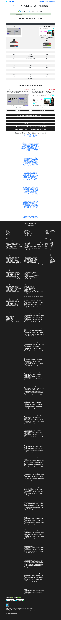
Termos (45, 245)
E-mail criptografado (41, 1)
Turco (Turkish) (52, 261)
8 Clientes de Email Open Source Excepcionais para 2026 (34, 384)
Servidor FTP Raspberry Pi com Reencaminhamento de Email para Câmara (14, 247)
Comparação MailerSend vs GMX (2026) (30, 160)
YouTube (46, 235)
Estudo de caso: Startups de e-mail (29, 290)
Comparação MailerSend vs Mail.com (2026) (30, 175)
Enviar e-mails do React (27, 289)
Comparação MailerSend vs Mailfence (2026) (30, 177)
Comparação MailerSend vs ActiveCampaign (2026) (30, 138)
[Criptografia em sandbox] (34, 58)
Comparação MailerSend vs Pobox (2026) (30, 192)
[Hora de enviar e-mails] (31, 65)
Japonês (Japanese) (52, 249)
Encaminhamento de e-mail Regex (29, 237)
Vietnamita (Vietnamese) (52, 265)
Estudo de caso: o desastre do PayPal (30, 285)
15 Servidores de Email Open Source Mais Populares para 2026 (33, 311)
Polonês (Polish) (52, 253)
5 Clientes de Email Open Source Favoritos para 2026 (32, 403)
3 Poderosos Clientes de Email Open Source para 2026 (33, 411)
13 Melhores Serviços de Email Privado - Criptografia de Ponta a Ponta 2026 (30, 118)
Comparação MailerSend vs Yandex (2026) (30, 213)
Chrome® (8, 235)
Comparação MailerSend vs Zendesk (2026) (30, 214)
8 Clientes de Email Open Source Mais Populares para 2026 (33, 373)
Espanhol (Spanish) (51, 258)
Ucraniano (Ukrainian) (51, 263)
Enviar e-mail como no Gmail (10, 242)
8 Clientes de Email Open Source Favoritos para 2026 (33, 347)
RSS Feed (47, 236)
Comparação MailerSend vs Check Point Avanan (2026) (30, 146)
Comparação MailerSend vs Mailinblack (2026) (30, 179)
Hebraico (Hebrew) (51, 242)
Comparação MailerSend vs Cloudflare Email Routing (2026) (30, 148)
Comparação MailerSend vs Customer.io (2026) (30, 150)
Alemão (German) (51, 240)
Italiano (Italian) (52, 247)
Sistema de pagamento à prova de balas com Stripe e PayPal (33, 291)
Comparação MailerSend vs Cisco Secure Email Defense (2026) (30, 147)
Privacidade (46, 1)
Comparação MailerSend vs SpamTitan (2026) (30, 205)
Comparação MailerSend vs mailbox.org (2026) (30, 217)
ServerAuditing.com (9, 325)
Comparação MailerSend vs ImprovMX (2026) (30, 171)
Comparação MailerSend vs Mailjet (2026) (30, 180)
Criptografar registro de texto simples (12, 321)
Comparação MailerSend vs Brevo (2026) (30, 145)
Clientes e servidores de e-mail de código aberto (33, 296)
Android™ (8, 232)
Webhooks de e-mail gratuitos (28, 234)
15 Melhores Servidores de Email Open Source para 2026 (34, 299)
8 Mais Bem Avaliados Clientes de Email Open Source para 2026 (33, 490)
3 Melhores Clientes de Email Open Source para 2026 (33, 416)
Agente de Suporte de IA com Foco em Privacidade (32, 263)
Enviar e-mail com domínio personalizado (12, 241)
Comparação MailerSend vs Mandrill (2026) (30, 182)
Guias (7, 238)
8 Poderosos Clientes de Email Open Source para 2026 (33, 355)
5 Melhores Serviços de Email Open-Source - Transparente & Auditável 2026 (30, 121)
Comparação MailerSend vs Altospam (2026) (30, 139)
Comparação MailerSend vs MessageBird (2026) (30, 184)
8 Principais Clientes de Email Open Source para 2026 (33, 305)
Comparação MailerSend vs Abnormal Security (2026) (30, 137)
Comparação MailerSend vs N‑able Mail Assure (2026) (30, 189)
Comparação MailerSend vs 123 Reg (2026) (31, 134)
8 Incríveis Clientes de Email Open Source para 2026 (33, 394)
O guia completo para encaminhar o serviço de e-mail (32, 275)
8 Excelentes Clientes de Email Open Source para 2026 (34, 388)
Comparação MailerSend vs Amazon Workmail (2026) (30, 142)
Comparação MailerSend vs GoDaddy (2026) (30, 164)
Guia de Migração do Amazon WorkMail (30, 258)
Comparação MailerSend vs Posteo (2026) (30, 193)
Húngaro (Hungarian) (52, 244)
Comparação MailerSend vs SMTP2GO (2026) (30, 200)
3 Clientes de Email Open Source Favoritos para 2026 (33, 571)
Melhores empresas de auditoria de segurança (31, 262)
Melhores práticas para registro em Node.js (30, 261)
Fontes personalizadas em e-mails (29, 270)
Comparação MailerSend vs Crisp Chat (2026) (30, 149)
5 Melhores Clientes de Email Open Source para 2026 (33, 343)
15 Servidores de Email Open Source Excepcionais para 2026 (33, 324)
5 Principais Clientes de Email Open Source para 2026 (32, 322)
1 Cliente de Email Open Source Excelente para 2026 (33, 331)
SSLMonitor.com (8, 328)
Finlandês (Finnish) (51, 237)
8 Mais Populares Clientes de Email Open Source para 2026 (33, 485)
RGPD (45, 246)
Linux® (8, 233)
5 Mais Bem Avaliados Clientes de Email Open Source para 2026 (33, 481)
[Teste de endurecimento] (14, 41)
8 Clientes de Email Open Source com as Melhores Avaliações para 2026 (33, 433)
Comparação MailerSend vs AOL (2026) (30, 135)
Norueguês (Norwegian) (52, 252)
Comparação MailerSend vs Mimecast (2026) (30, 187)
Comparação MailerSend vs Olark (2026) (30, 191)
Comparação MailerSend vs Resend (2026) (30, 198)
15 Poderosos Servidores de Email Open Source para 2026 (33, 353)
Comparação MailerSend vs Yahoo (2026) (30, 211)
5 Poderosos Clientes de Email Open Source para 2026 (33, 526)
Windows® (7, 231)
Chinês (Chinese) (52, 231)
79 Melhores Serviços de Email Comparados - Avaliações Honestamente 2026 (30, 115)
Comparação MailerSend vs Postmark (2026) (30, 194)
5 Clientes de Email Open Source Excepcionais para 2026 (33, 326)
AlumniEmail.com (8, 323)
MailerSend (14, 27)
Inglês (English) (52, 235)
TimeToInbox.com (8, 324)
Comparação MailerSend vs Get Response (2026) (30, 162)
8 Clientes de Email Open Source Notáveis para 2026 (33, 391)
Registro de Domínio (9, 320)
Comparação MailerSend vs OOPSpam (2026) (30, 190)
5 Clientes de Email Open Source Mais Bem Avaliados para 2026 (33, 318)
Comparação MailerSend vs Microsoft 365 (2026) (30, 185)
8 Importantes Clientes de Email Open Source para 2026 (33, 465)
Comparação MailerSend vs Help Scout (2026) (30, 167)
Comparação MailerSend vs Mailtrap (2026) (30, 181)
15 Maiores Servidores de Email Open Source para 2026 (33, 396)
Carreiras (45, 251)
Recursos (7, 315)
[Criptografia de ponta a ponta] (31, 76)
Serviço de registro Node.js (28, 284)
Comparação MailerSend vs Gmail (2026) (30, 163)
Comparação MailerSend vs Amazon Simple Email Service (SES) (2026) (30, 141)
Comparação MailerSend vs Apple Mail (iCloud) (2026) (30, 143)
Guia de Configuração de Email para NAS (12, 243)
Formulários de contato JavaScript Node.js (30, 279)
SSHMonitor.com (8, 327)
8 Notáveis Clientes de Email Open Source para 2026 (33, 449)
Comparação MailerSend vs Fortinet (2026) (30, 158)
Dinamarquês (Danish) (52, 233)
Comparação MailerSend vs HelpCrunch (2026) (30, 168)
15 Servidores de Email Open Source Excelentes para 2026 (33, 329)
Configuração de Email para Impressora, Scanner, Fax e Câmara (14, 245)
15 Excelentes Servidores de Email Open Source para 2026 (33, 387)
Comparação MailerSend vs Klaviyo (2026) (30, 173)
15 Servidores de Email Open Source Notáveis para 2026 (34, 333)
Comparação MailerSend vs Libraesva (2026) (30, 174)
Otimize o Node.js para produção (29, 276)
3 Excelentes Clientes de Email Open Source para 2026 (33, 559)
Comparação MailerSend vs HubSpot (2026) (30, 170)
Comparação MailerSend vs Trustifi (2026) (30, 208)
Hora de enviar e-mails (9, 318)
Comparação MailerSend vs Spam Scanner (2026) (30, 204)
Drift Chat (47, 26)
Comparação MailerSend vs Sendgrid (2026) (30, 201)
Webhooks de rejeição (27, 236)
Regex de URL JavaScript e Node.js (29, 293)
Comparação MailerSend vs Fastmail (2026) (30, 157)
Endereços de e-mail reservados (11, 322)
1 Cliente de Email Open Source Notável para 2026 (34, 334)
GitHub (46, 232)
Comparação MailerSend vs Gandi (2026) (30, 161)
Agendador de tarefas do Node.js (29, 283)
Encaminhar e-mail (19, 14)
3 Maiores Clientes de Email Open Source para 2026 (33, 567)
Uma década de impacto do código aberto (30, 257)
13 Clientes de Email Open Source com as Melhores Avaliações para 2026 (32, 377)
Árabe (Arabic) (52, 230)
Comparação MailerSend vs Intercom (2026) (31, 172)
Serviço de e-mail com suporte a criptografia (30, 277)
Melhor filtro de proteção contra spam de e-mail (31, 259)
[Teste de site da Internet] (10, 600)
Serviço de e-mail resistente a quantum (30, 286)
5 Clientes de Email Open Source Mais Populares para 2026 (33, 314)
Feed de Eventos (45, 241)
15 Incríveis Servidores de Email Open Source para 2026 (33, 393)
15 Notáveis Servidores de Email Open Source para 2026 (33, 447)
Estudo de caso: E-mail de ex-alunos (29, 265)
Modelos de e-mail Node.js (28, 281)
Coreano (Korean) (51, 250)
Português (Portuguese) (52, 255)
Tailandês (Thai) (52, 260)
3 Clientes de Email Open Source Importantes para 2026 (33, 351)
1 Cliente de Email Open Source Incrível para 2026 (33, 338)
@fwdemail (47, 233)
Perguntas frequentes (51, 1)
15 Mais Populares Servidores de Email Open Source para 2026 (33, 483)
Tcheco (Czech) (52, 232)
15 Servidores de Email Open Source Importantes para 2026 (32, 349)
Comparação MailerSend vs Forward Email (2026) (30, 159)
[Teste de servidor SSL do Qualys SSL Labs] (14, 46)
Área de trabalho (9, 234)
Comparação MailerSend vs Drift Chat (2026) (30, 152)
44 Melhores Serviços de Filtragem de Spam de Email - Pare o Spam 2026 (30, 129)
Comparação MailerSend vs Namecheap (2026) (30, 188)
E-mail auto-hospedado (27, 235)
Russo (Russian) (52, 256)
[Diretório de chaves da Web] (31, 81)
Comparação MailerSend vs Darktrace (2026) (30, 151)
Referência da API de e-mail (28, 233)
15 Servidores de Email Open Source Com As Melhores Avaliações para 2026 (32, 546)
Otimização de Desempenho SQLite (29, 288)
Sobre (45, 242)
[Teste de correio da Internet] (19, 600)
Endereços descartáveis (9, 319)
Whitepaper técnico (27, 230)
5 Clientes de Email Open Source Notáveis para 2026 (33, 561)
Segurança (46, 243)
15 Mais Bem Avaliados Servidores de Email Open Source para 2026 (34, 479)
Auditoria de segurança (27, 231)
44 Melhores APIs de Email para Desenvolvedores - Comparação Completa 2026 (30, 126)
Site (14, 39)
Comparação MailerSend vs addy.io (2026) (30, 216)
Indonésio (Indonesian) (52, 246)
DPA (45, 247)
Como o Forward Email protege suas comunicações (32, 292)
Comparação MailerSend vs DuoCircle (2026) (30, 153)
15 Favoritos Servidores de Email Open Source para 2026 (33, 459)
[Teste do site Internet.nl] (14, 42)
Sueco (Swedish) (52, 259)
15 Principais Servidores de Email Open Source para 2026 (33, 303)
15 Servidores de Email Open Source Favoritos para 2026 (34, 345)
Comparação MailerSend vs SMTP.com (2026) (30, 199)
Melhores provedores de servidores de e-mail (31, 260)
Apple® (7, 230)
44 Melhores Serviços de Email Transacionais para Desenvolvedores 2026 (30, 123)
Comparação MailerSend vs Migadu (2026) (30, 186)
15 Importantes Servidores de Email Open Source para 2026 (33, 463)
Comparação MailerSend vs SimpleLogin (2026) (30, 202)
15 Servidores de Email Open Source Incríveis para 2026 (33, 336)
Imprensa (45, 250)
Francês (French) (52, 238)
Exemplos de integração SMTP (11, 240)
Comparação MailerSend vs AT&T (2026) (30, 136)
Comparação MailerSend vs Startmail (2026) (30, 206)
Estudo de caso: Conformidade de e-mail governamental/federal (34, 264)
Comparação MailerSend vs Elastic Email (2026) (30, 156)
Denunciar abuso (46, 249)
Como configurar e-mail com (12, 248)
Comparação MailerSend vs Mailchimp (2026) (30, 176)
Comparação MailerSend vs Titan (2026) (30, 207)
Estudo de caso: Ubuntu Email (28, 266)
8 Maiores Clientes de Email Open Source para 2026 (33, 398)
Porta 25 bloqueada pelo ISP (10, 313)
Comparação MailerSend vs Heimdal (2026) (30, 166)
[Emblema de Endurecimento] (7, 604)
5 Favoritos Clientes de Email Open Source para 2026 (34, 461)
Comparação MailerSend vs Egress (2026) (30, 155)
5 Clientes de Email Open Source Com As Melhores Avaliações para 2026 (34, 548)
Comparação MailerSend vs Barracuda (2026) (30, 144)
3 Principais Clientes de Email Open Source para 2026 (33, 380)
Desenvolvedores (27, 229)
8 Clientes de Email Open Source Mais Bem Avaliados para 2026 (33, 368)
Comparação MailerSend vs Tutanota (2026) (30, 209)
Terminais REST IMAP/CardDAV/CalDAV (30, 269)
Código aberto (26, 238)
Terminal (8, 236)
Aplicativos (8, 229)
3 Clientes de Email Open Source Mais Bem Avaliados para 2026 (33, 309)
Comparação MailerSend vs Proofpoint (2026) (30, 195)
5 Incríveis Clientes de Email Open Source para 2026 (33, 453)
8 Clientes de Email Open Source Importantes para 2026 (34, 523)
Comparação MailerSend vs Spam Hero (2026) (30, 203)
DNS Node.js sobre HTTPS (28, 280)
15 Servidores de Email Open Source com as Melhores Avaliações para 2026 (32, 375)
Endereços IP (26, 232)
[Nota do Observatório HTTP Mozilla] (14, 45)
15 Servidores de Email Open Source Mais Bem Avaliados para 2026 (34, 307)
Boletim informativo (46, 231)
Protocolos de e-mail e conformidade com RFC (31, 271)
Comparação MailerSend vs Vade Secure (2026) (30, 210)
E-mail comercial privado (10, 316)
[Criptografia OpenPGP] (32, 78)
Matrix (46, 234)
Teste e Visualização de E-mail (28, 273)
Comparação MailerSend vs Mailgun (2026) (30, 178)
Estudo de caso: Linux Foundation (29, 267)
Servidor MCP (26, 274)
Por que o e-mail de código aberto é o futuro (30, 294)
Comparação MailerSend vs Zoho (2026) (30, 215)
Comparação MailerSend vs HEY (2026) (30, 165)
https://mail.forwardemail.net (45, 14)
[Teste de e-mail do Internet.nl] (14, 43)
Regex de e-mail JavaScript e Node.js (30, 272)
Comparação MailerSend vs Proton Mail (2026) (30, 196)
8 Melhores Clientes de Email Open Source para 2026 (33, 301)
